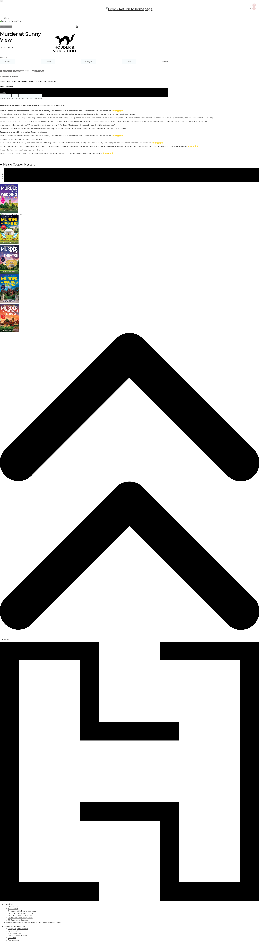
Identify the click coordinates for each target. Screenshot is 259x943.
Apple (48, 62)
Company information (18, 929)
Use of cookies (14, 933)
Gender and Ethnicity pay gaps (22, 911)
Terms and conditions (18, 935)
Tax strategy (13, 940)
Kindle (8, 62)
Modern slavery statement (20, 915)
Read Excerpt (6, 27)
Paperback (5, 98)
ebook (15, 98)
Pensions (12, 938)
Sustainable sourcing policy (20, 918)
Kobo (129, 62)
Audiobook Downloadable (30, 98)
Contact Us (13, 906)
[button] (129, 480)
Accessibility (13, 909)
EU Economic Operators (19, 920)
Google (88, 62)
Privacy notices (15, 931)
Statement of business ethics (21, 913)
